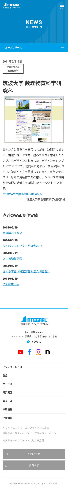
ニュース (7, 400)
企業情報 (7, 417)
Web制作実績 (13, 66)
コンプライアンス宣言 (37, 427)
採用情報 (7, 409)
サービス (7, 384)
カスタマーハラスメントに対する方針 (23, 440)
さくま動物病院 (12, 258)
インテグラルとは (12, 367)
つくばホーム (11, 284)
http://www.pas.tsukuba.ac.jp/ (22, 194)
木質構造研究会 (12, 233)
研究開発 (7, 392)
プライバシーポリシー (46, 433)
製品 (5, 375)
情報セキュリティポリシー (17, 433)
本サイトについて (12, 427)
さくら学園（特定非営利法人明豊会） (26, 271)
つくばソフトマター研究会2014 (22, 246)
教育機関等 (13, 70)
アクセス (36, 341)
